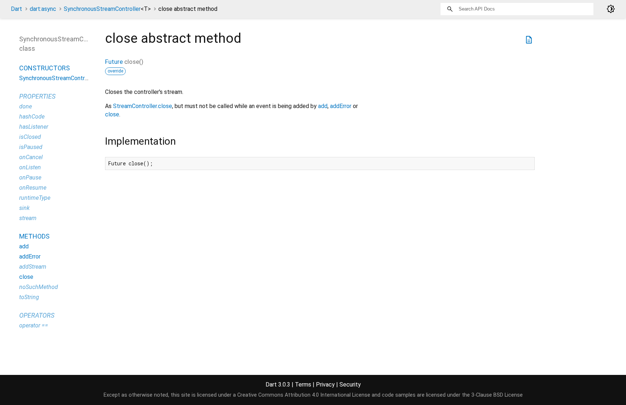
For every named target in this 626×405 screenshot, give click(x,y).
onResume (32, 187)
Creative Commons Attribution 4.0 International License (303, 395)
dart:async (43, 8)
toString (29, 297)
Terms (303, 384)
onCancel (31, 157)
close (112, 114)
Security (350, 384)
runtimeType (34, 197)
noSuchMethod (38, 287)
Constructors (44, 68)
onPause (30, 177)
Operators (36, 315)
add (322, 106)
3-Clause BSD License (497, 395)
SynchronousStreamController (107, 8)
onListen (30, 167)
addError (340, 106)
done (25, 106)
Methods (34, 236)
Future (114, 61)
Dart (16, 8)
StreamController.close (142, 106)
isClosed (30, 136)
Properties (37, 96)
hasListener (33, 126)
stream (28, 218)
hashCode (32, 116)
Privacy (325, 384)
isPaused (30, 147)
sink (24, 207)
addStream (32, 266)
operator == (33, 325)
